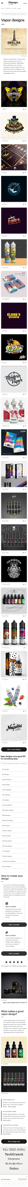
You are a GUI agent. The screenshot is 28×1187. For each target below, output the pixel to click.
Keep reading (12, 1106)
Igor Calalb (5, 267)
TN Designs (5, 679)
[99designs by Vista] (13, 3)
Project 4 (25, 56)
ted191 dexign (6, 425)
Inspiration (8, 8)
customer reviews (21, 966)
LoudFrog (5, 711)
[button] (26, 1176)
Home (3, 8)
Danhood (5, 394)
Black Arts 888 (6, 584)
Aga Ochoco (6, 140)
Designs (14, 8)
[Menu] (2, 3)
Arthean (5, 172)
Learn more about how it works (14, 1002)
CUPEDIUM (6, 299)
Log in (25, 3)
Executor (5, 362)
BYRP (4, 109)
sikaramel (4, 1000)
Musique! (5, 235)
